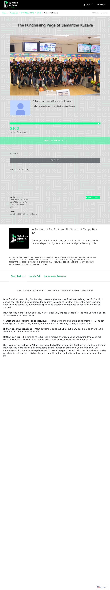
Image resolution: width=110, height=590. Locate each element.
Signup (89, 4)
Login (103, 4)
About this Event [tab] (18, 276)
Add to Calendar (93, 198)
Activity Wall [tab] (35, 276)
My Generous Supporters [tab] (55, 276)
